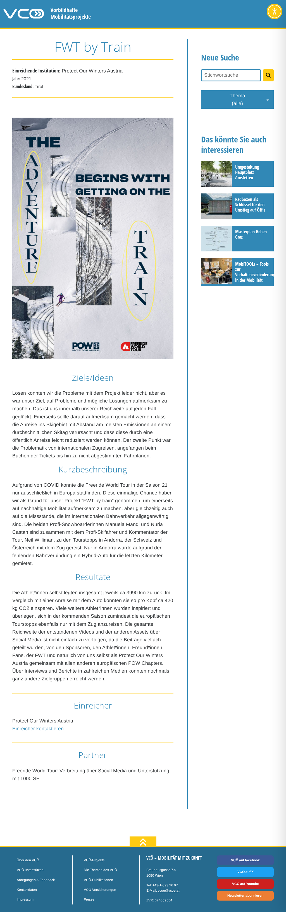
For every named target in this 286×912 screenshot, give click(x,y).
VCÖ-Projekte (94, 860)
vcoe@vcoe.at (168, 890)
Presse (89, 899)
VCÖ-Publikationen (98, 880)
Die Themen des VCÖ (100, 870)
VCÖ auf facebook (245, 860)
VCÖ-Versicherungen (100, 890)
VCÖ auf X (245, 872)
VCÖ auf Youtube (245, 884)
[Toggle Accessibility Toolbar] (274, 11)
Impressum (25, 899)
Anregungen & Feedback (36, 880)
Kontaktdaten (27, 890)
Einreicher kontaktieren (38, 728)
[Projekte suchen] (268, 75)
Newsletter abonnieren (245, 896)
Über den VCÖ (28, 860)
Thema (237, 99)
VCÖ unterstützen (30, 870)
